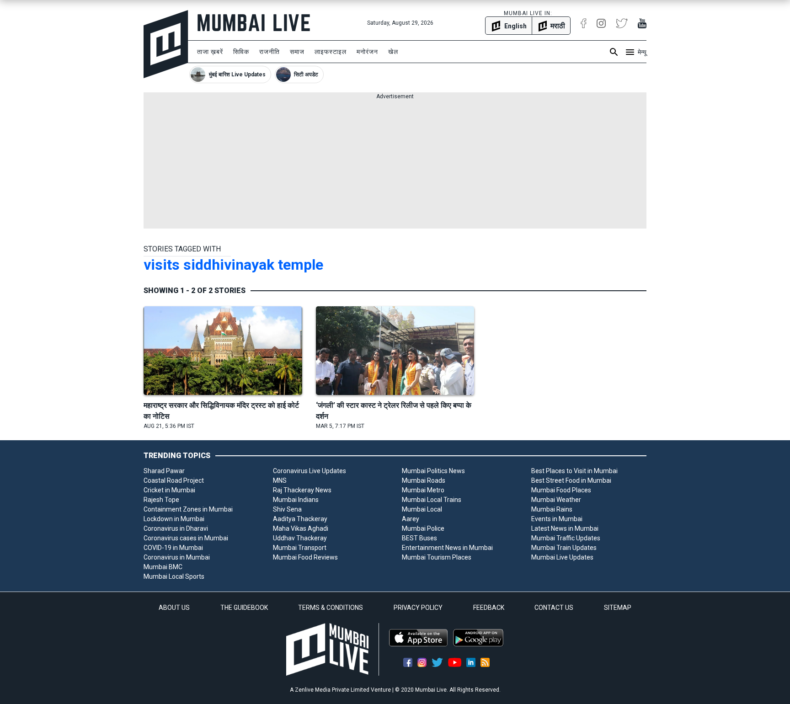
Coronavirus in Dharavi (176, 528)
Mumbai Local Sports (174, 576)
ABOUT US (174, 607)
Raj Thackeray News (302, 490)
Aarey (410, 519)
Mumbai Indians (296, 499)
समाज (297, 51)
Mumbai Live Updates (562, 557)
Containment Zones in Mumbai (188, 509)
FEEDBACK (488, 607)
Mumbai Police (423, 528)
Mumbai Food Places (561, 490)
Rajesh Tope (161, 499)
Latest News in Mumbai (564, 528)
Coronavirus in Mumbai (177, 557)
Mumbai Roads (423, 480)
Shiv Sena (287, 509)
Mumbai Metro (423, 490)
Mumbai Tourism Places (436, 557)
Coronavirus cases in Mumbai (186, 538)
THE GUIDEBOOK (244, 607)
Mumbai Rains (551, 509)
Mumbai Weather (556, 499)
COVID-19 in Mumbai (173, 547)
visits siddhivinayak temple (233, 264)
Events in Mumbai (556, 519)
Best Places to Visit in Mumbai (574, 471)
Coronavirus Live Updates (309, 471)
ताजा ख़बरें (210, 51)
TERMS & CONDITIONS (330, 607)
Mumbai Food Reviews (305, 557)
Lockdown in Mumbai (174, 519)
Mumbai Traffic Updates (565, 538)
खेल (393, 51)
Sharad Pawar (164, 471)
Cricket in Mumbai (169, 490)
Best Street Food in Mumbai (571, 480)
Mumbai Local (422, 509)
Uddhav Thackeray (300, 538)
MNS (280, 480)
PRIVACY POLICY (418, 607)
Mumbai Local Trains (431, 499)
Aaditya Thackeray (300, 519)
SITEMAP (617, 607)
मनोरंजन (367, 51)
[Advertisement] (395, 165)
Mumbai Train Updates (564, 547)
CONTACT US (553, 607)
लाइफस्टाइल (331, 51)
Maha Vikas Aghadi (300, 528)
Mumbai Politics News (433, 471)
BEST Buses (419, 538)
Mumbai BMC (163, 567)
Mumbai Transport (299, 547)
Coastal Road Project (174, 480)
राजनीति (269, 51)
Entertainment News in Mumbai (447, 547)
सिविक (241, 51)
